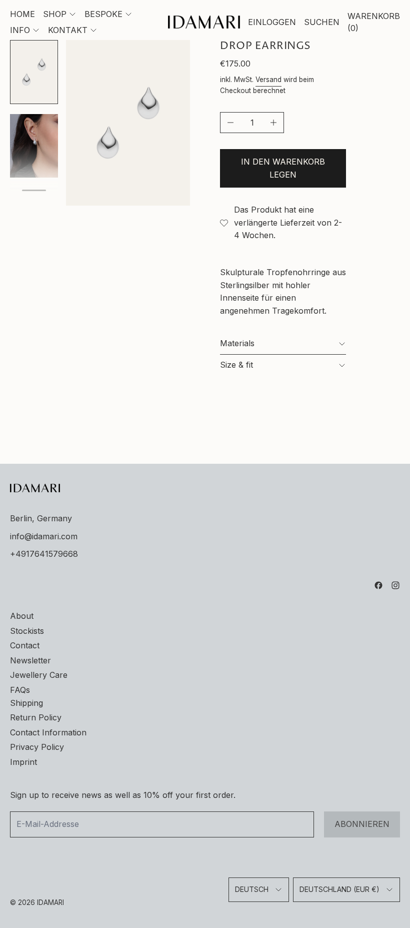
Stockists (27, 631)
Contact (25, 645)
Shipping (26, 703)
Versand (269, 80)
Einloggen (272, 22)
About (22, 616)
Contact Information (48, 732)
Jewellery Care (39, 675)
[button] (34, 72)
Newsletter (30, 660)
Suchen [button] (322, 22)
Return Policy (36, 717)
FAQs (20, 690)
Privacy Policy (37, 747)
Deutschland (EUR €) (340, 889)
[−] (230, 122)
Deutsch (251, 889)
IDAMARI (50, 902)
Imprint (23, 762)
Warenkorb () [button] (374, 22)
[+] (274, 122)
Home (22, 14)
